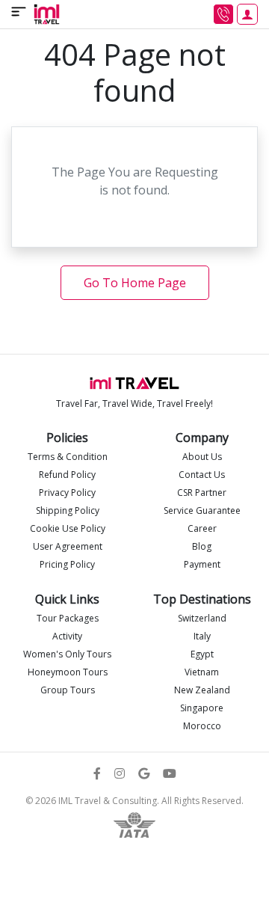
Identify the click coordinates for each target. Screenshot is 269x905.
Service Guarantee (202, 510)
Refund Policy (67, 474)
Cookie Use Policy (67, 528)
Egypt (202, 654)
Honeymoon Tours (68, 672)
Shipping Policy (67, 510)
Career (202, 528)
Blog (201, 546)
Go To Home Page (135, 282)
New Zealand (202, 690)
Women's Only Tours (67, 654)
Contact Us (202, 474)
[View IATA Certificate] (134, 823)
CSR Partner (201, 492)
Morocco (202, 726)
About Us (202, 456)
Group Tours (67, 690)
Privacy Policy (67, 492)
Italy (202, 636)
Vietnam (202, 672)
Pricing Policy (67, 564)
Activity (67, 636)
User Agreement (67, 546)
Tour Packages (68, 618)
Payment (202, 564)
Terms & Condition (68, 456)
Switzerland (202, 618)
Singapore (201, 708)
